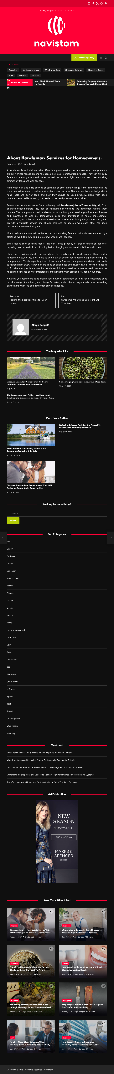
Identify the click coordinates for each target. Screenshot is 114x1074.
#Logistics (13, 70)
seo (8, 667)
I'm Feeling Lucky (86, 57)
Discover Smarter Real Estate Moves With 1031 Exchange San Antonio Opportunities (45, 767)
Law (9, 645)
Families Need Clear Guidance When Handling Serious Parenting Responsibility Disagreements (30, 1044)
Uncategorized (13, 718)
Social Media (12, 681)
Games (10, 600)
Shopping (11, 674)
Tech (9, 704)
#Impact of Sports (95, 70)
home (9, 622)
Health (10, 615)
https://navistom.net (39, 329)
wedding (11, 733)
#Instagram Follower (74, 70)
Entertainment (13, 578)
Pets (9, 652)
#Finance (23, 75)
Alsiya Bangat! (29, 164)
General (10, 608)
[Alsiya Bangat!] (21, 327)
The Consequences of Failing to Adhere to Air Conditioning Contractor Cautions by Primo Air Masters (29, 398)
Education (11, 571)
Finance (10, 593)
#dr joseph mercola (31, 70)
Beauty (10, 549)
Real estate (12, 659)
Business (11, 556)
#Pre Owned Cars (52, 70)
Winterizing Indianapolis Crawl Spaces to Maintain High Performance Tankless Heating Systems (50, 775)
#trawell (35, 75)
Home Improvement (16, 630)
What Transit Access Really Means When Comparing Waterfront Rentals (39, 752)
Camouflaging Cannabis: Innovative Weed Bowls (82, 382)
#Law (11, 75)
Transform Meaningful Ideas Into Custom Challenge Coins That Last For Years (42, 782)
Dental (10, 563)
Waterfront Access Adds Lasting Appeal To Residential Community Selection (41, 760)
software (11, 689)
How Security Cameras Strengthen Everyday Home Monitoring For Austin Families (80, 1044)
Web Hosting (12, 726)
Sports (10, 696)
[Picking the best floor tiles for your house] (3, 538)
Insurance (11, 637)
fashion (10, 585)
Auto (9, 541)
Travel (10, 711)
